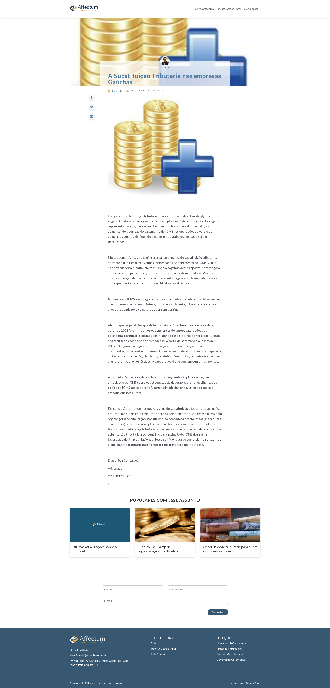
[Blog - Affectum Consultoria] (84, 8)
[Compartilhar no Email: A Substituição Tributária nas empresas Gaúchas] (92, 117)
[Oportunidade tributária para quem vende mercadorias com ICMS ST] (230, 525)
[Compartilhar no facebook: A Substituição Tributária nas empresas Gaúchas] (92, 98)
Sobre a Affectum (204, 8)
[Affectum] (87, 641)
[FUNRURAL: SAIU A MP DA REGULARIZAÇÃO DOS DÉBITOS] (165, 525)
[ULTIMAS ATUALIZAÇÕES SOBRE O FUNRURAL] (100, 525)
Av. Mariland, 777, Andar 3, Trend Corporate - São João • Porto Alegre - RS (99, 662)
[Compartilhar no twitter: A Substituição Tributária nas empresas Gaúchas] (92, 107)
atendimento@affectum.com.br (88, 655)
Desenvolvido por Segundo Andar (245, 683)
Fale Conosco (251, 8)
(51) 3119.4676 (79, 649)
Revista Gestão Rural (228, 8)
